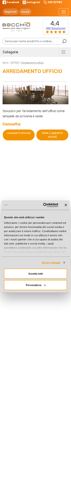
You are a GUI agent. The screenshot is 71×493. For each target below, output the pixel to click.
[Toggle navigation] (63, 11)
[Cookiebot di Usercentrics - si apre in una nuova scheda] (44, 205)
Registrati (10, 11)
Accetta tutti (35, 273)
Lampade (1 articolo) (19, 133)
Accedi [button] (25, 11)
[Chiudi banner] (66, 205)
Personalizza (33, 284)
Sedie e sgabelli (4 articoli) (52, 135)
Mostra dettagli (51, 262)
